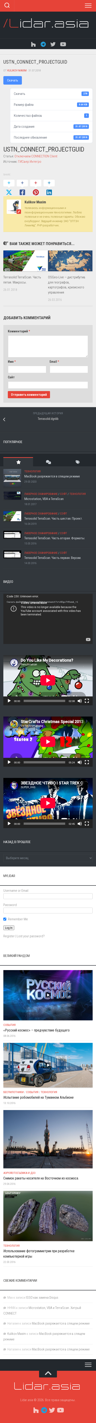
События (9, 1025)
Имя (12, 361)
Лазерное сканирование (41, 494)
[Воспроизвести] (9, 701)
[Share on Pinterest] (35, 188)
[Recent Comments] (48, 462)
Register (9, 936)
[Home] (33, 44)
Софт (63, 494)
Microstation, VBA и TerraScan (44, 499)
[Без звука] (79, 701)
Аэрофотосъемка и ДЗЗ (19, 1173)
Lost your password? (31, 936)
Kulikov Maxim (17, 70)
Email (54, 361)
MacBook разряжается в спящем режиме (52, 476)
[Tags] (78, 462)
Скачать (12, 80)
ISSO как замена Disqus (42, 1298)
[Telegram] (43, 44)
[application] (48, 619)
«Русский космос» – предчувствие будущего (36, 1030)
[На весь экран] (87, 701)
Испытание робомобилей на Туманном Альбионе (38, 1097)
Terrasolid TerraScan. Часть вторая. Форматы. (54, 538)
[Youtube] (63, 44)
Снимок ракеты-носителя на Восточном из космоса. (41, 1178)
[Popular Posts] (18, 462)
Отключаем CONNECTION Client (36, 156)
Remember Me (18, 919)
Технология (32, 471)
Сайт (11, 377)
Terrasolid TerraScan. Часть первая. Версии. (52, 558)
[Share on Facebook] (22, 188)
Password (10, 905)
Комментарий (19, 331)
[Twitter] (53, 44)
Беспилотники (13, 1092)
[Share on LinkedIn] (49, 188)
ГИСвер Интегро (29, 162)
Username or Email (15, 891)
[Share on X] (9, 188)
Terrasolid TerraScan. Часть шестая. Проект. (53, 519)
